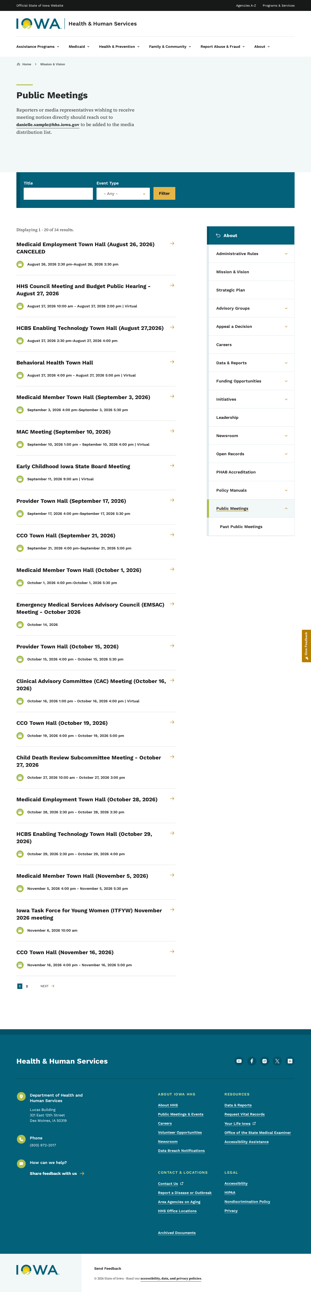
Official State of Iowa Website (39, 5)
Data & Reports (238, 1105)
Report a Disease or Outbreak (185, 1193)
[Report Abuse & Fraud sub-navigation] (243, 47)
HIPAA (229, 1192)
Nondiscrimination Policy (247, 1201)
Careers (165, 1123)
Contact (168, 1183)
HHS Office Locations (177, 1211)
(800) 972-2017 (43, 1145)
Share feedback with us (53, 1173)
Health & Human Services (103, 23)
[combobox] (123, 194)
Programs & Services (279, 5)
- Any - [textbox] (111, 193)
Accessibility (236, 1183)
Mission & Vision (52, 64)
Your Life (237, 1123)
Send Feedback (107, 1268)
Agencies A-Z (246, 5)
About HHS (168, 1105)
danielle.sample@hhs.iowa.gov (47, 124)
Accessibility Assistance (246, 1142)
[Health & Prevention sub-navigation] (138, 47)
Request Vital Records (244, 1114)
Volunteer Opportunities (180, 1132)
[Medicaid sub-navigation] (88, 47)
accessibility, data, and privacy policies (170, 1278)
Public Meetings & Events (181, 1114)
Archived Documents (177, 1233)
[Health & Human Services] (39, 23)
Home (26, 64)
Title (28, 183)
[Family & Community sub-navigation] (189, 47)
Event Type (108, 183)
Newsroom (168, 1141)
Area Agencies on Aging (179, 1202)
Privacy (231, 1211)
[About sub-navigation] (268, 47)
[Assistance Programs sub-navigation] (58, 47)
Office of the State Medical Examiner (257, 1132)
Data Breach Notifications (181, 1150)
